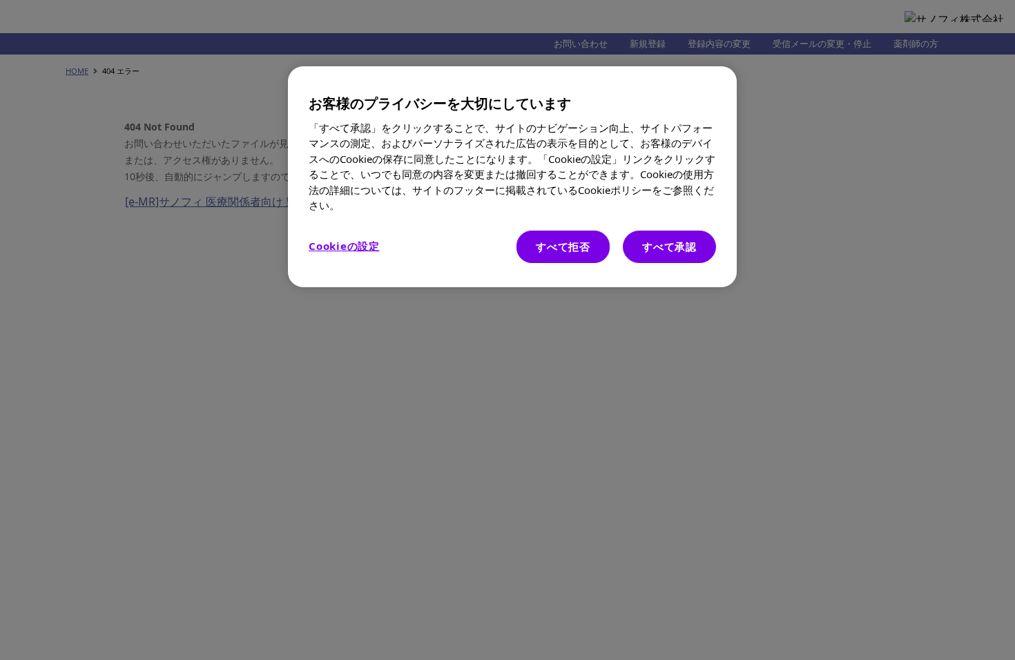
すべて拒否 (563, 246)
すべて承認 (669, 246)
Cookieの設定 (344, 246)
